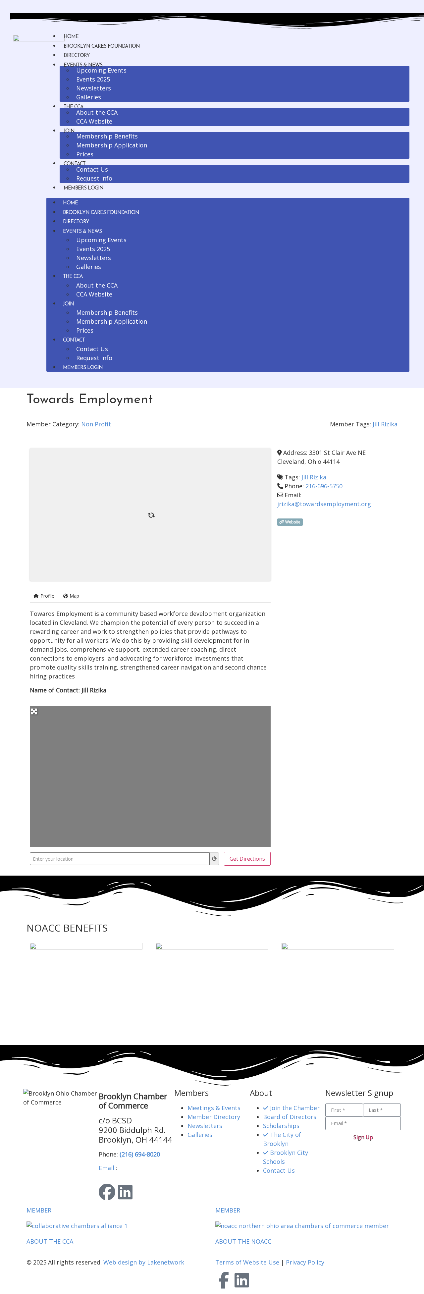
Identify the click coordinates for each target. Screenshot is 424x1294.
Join (69, 131)
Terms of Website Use (247, 1262)
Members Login (83, 188)
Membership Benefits (107, 136)
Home (71, 36)
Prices (84, 154)
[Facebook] (107, 1192)
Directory (77, 55)
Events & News (82, 231)
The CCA (73, 276)
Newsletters (93, 88)
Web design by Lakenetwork (143, 1262)
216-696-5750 (324, 486)
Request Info (94, 178)
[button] (227, 196)
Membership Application (111, 145)
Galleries (88, 97)
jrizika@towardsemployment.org (324, 504)
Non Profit (96, 424)
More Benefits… (48, 1032)
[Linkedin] (125, 1192)
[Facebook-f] (223, 1280)
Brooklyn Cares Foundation (102, 46)
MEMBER (38, 1210)
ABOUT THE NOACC (243, 1241)
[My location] (214, 858)
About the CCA (97, 112)
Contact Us (92, 169)
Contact (74, 340)
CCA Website (94, 121)
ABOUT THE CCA (49, 1241)
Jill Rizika (385, 424)
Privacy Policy (305, 1262)
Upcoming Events (101, 70)
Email (106, 1168)
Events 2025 (93, 79)
